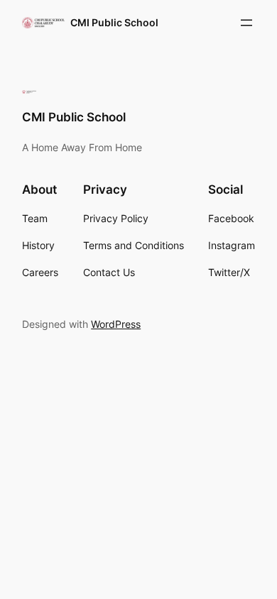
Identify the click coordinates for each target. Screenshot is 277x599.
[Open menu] (246, 22)
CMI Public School (114, 22)
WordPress (116, 324)
